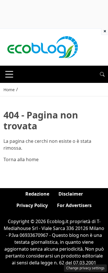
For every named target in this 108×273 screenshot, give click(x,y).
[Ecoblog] (42, 47)
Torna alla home (21, 159)
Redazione (37, 194)
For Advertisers (74, 205)
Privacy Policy (32, 205)
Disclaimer (70, 194)
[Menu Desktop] (9, 74)
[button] (102, 74)
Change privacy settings (85, 268)
